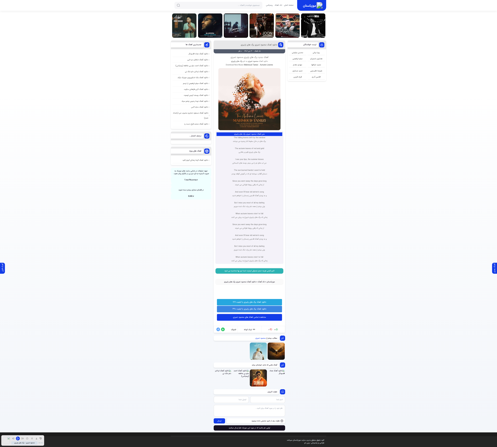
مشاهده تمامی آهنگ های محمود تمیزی (249, 317)
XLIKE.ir (191, 196)
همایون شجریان (316, 58)
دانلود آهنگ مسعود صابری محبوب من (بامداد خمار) (190, 115)
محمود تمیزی (253, 61)
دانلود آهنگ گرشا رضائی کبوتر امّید (195, 160)
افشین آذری (316, 77)
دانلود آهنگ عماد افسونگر (198, 53)
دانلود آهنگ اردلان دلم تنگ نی (196, 71)
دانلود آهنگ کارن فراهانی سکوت (196, 89)
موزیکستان (271, 282)
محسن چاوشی (297, 52)
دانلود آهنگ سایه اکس (199, 107)
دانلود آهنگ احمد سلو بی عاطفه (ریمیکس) (192, 65)
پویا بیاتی (316, 52)
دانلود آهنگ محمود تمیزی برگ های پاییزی (259, 44)
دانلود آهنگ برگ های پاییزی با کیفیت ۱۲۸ (249, 302)
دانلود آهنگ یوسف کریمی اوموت (196, 95)
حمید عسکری (298, 71)
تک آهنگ (278, 5)
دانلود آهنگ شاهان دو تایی (197, 59)
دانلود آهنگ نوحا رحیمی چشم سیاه (195, 101)
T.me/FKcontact (191, 180)
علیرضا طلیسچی (316, 71)
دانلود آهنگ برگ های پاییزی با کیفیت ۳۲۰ (249, 309)
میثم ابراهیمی (297, 58)
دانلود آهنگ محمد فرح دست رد (196, 124)
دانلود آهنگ (263, 61)
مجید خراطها (316, 64)
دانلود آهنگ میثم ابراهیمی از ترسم (195, 83)
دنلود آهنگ (249, 275)
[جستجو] (178, 5)
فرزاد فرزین (297, 77)
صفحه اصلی (289, 5)
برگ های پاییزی (237, 61)
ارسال (219, 421)
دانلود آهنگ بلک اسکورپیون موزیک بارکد (193, 77)
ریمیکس (269, 5)
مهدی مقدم (297, 64)
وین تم (307, 443)
